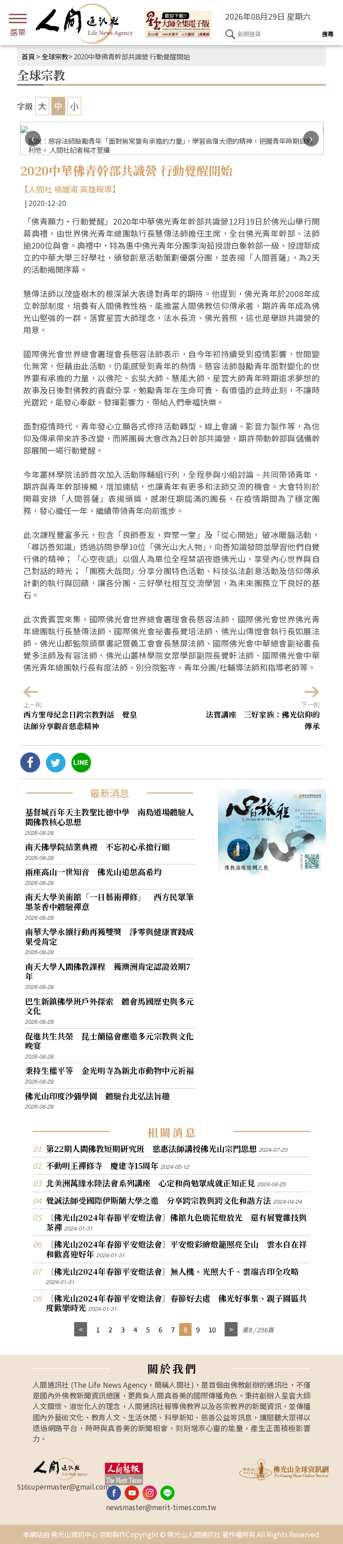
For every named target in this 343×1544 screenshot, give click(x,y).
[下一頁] (231, 1329)
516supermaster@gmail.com (63, 1486)
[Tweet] (56, 769)
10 (212, 1329)
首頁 (28, 56)
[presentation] (33, 138)
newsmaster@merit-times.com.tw (161, 1507)
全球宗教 (55, 56)
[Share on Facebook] (30, 769)
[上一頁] (81, 1329)
